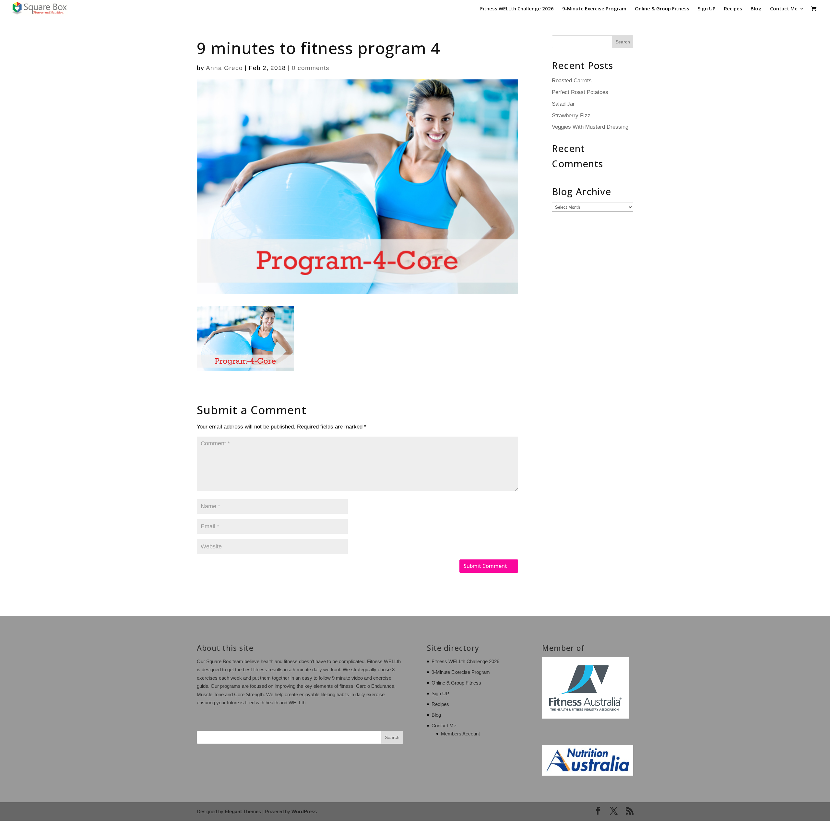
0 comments (310, 68)
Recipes (733, 9)
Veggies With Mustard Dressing (590, 127)
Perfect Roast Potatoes (580, 92)
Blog (756, 9)
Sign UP (707, 9)
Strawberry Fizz (571, 115)
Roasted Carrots (572, 80)
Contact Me (784, 9)
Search (392, 737)
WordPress (304, 811)
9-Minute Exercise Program (594, 9)
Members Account (460, 733)
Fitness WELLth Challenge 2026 (517, 9)
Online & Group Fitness (662, 9)
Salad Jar (563, 104)
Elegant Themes (243, 811)
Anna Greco (224, 68)
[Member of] (585, 717)
